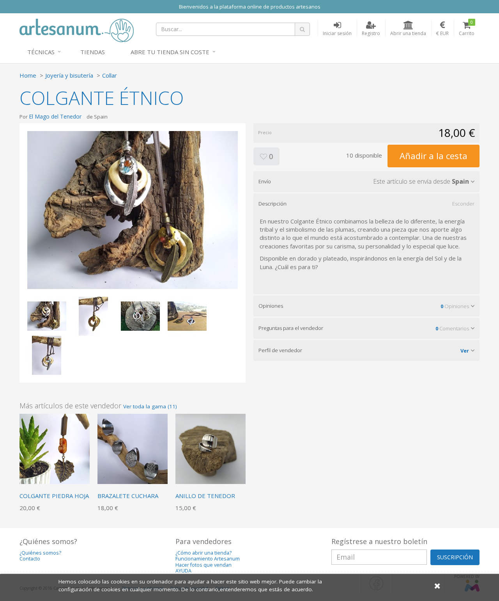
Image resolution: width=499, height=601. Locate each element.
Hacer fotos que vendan (203, 565)
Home (27, 75)
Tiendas (92, 52)
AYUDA (183, 570)
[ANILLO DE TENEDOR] (210, 448)
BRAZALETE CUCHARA (127, 496)
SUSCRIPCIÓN (455, 557)
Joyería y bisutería (69, 75)
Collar (109, 75)
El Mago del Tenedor (55, 116)
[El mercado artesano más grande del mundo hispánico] (76, 30)
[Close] (437, 585)
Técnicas (41, 52)
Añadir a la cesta (433, 155)
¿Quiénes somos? (40, 553)
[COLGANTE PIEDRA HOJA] (54, 448)
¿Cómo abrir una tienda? (203, 553)
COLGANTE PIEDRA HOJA (54, 496)
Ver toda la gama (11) (150, 406)
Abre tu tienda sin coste (170, 52)
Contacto (29, 558)
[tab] (366, 181)
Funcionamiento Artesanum (207, 558)
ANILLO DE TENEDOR (205, 496)
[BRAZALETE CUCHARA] (132, 448)
